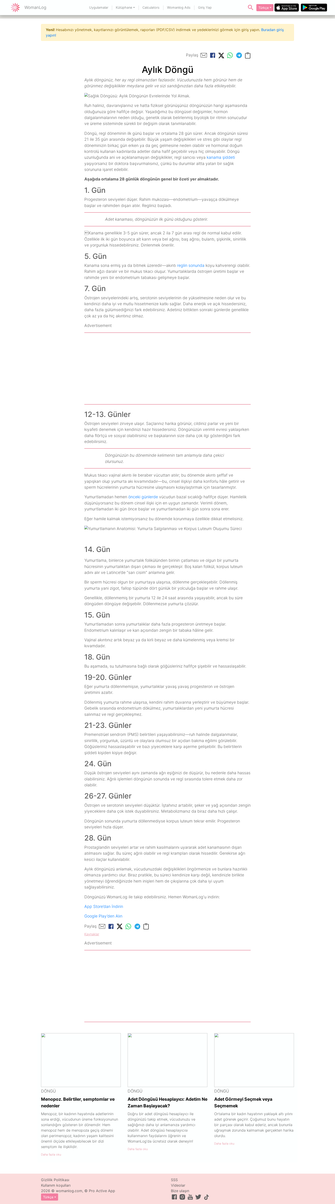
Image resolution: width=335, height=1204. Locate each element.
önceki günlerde (143, 496)
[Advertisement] (167, 368)
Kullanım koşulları (56, 1185)
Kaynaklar (91, 934)
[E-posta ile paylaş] (204, 55)
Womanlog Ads (179, 7)
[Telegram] (239, 55)
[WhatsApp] (230, 55)
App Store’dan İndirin (103, 906)
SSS (174, 1179)
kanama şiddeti (221, 157)
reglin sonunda (190, 265)
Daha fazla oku (51, 1154)
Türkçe (263, 8)
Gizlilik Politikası (55, 1179)
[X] (221, 55)
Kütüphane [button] (124, 7)
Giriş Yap (205, 7)
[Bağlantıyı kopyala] (248, 55)
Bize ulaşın (180, 1190)
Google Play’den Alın (103, 916)
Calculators (151, 7)
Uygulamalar (98, 7)
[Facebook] (212, 55)
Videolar (178, 1185)
